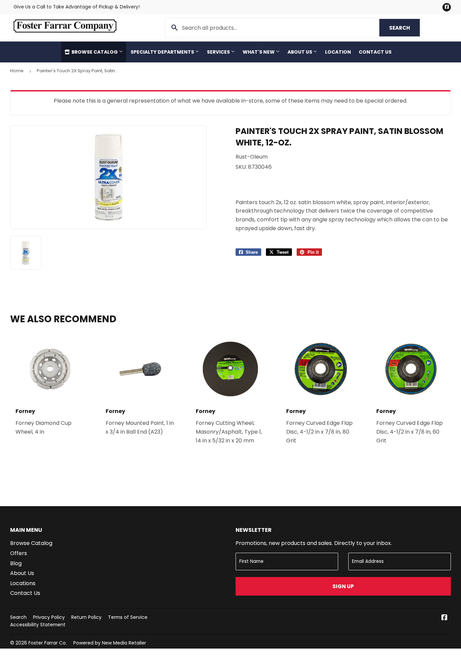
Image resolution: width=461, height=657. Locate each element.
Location (338, 52)
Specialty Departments (163, 52)
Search (404, 27)
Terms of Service (127, 617)
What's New (259, 52)
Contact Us (375, 52)
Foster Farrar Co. (47, 642)
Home (17, 70)
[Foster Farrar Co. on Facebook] (444, 618)
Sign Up (343, 586)
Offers (18, 553)
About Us (300, 52)
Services (219, 52)
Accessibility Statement (37, 624)
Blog (16, 563)
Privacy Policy (49, 617)
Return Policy (86, 617)
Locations (22, 583)
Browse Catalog (95, 52)
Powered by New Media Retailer (109, 642)
